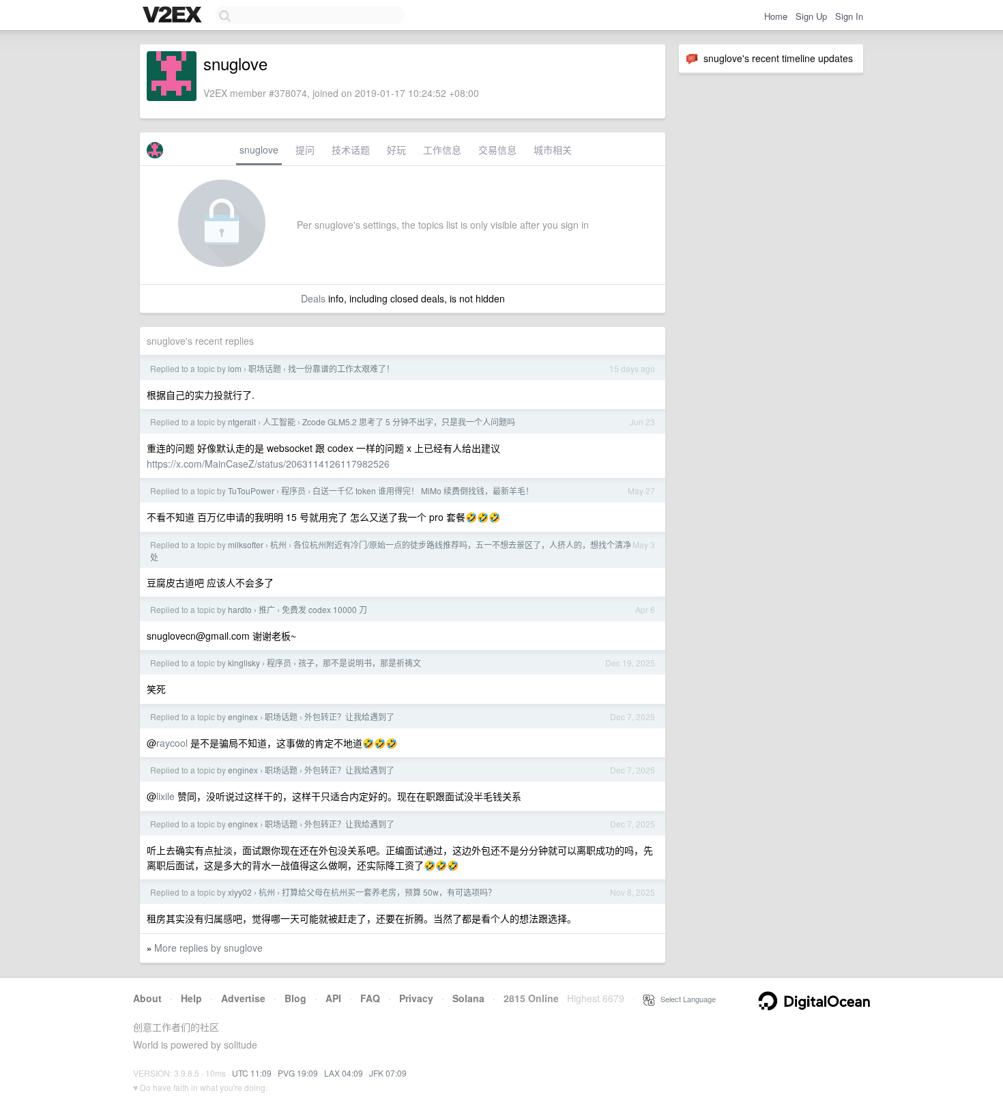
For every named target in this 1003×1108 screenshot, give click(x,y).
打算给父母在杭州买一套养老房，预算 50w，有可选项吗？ (389, 892)
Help (191, 998)
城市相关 (553, 149)
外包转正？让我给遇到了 (349, 716)
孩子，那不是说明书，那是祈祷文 (359, 662)
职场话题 (264, 368)
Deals (313, 298)
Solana (468, 998)
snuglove (258, 149)
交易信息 (497, 149)
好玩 (396, 149)
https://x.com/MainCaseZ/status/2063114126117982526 (268, 463)
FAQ (370, 998)
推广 (267, 609)
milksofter (245, 544)
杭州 (278, 544)
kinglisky (244, 662)
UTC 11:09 (252, 1073)
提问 (305, 149)
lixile (165, 796)
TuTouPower (251, 490)
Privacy (416, 998)
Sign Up (811, 16)
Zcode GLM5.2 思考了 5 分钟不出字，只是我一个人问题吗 (408, 421)
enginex (243, 716)
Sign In (849, 16)
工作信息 (442, 149)
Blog (295, 998)
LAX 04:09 (343, 1073)
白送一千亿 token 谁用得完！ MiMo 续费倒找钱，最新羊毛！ (423, 490)
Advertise (243, 998)
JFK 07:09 (388, 1073)
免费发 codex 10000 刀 (324, 609)
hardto (240, 609)
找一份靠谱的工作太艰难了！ (341, 368)
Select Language (685, 998)
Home (775, 16)
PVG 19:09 (298, 1073)
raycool (172, 743)
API (333, 998)
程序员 (293, 490)
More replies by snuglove (208, 947)
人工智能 (279, 421)
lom (235, 368)
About (147, 998)
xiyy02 (240, 892)
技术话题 (351, 149)
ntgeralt (242, 421)
